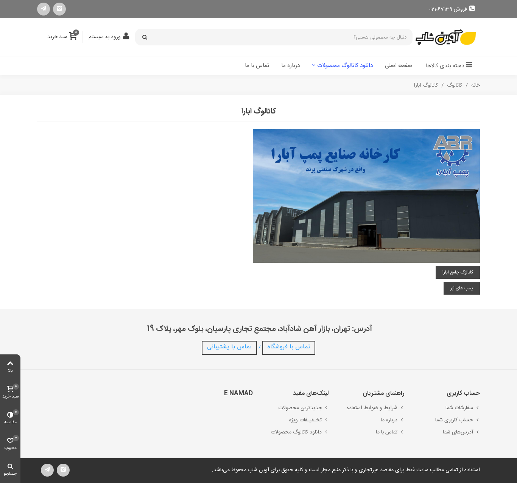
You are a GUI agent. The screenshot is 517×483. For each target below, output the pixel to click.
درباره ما (290, 65)
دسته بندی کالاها (445, 66)
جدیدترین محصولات (300, 408)
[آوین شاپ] (446, 37)
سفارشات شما (459, 408)
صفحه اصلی (398, 65)
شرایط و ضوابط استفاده (372, 408)
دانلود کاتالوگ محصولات (345, 65)
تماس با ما (257, 65)
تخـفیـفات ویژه (305, 420)
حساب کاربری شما (454, 420)
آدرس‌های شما (458, 432)
